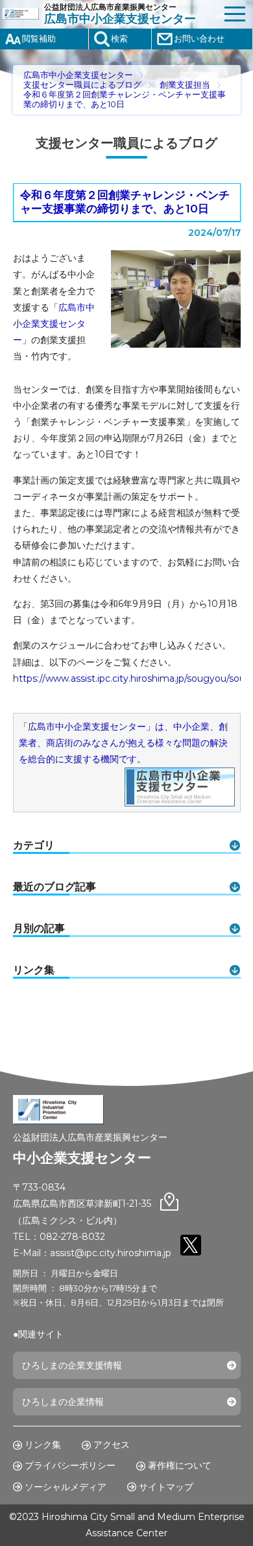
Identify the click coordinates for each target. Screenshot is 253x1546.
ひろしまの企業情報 (63, 1402)
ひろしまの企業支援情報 (72, 1365)
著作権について (179, 1465)
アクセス (111, 1444)
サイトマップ (166, 1487)
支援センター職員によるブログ (82, 85)
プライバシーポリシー (70, 1465)
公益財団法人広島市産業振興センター (120, 14)
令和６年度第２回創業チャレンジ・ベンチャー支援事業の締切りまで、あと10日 (125, 202)
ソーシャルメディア (65, 1487)
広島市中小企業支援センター (78, 75)
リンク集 (43, 1444)
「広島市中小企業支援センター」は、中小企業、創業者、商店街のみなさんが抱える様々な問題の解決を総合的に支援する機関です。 (123, 743)
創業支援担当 (185, 85)
